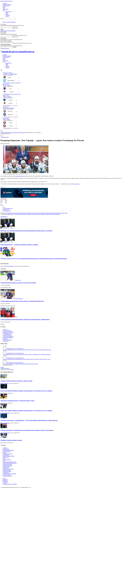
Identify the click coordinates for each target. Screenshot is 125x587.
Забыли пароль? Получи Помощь (8, 30)
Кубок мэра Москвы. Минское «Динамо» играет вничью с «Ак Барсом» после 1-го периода (26, 410)
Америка (8, 15)
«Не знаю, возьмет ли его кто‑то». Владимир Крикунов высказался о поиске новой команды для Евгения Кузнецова (34, 258)
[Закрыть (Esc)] (1, 186)
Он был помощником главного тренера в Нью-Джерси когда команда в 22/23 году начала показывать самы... (27, 349)
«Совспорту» (77, 183)
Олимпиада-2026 (17, 132)
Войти (2, 1)
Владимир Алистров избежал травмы (11, 440)
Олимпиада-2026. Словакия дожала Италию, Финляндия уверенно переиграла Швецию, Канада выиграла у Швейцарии (33, 214)
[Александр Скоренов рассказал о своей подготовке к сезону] (4, 398)
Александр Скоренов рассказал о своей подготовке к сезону (17, 400)
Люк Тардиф (6, 209)
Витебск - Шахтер (7, 96)
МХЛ (7, 13)
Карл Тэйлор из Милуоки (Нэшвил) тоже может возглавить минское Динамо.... (20, 363)
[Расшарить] (2, 186)
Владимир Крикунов (19, 176)
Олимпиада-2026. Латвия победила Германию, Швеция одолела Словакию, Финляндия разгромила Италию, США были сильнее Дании (37, 213)
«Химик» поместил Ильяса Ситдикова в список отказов (16, 381)
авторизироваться (10, 266)
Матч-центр (5, 9)
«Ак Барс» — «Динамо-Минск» (10, 74)
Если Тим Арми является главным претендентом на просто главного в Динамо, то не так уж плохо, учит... (27, 359)
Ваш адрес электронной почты (19, 35)
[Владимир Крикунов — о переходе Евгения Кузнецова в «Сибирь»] (8, 242)
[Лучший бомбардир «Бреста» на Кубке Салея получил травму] (8, 280)
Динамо (5, 3)
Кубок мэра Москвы (7, 72)
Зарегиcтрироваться (8, 1)
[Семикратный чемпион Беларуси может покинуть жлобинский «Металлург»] (8, 298)
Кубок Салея (6, 84)
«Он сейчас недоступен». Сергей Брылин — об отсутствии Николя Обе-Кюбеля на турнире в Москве (29, 420)
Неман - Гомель (6, 119)
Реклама (5, 482)
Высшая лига (9, 11)
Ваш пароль (15, 28)
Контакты (11, 369)
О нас (4, 478)
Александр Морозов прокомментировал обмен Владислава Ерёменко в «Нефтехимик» (25, 319)
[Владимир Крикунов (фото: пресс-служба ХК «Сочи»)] (25, 172)
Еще (4, 10)
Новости (23, 132)
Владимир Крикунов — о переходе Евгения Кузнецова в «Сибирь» (19, 244)
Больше (2, 367)
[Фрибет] (24, 197)
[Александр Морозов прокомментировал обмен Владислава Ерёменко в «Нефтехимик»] (8, 317)
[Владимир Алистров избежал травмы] (4, 437)
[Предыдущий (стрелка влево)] (1, 187)
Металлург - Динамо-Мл (8, 108)
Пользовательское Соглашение (10, 484)
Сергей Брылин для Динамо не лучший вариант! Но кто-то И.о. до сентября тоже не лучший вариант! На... (27, 354)
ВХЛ (7, 12)
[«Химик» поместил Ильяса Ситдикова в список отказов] (4, 378)
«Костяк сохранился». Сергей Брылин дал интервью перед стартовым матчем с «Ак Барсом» (27, 430)
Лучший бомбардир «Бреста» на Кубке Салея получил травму (18, 282)
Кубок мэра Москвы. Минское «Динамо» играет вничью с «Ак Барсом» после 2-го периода (26, 390)
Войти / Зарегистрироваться (9, 22)
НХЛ (4, 8)
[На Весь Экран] (3, 186)
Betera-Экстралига (7, 4)
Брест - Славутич (7, 85)
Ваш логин (15, 26)
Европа (7, 16)
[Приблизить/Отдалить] (4, 186)
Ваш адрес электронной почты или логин (22, 43)
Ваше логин (15, 36)
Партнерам (5, 481)
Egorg (2, 205)
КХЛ (4, 6)
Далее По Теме (4, 216)
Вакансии (5, 480)
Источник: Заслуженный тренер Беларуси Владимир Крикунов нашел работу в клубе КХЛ (26, 230)
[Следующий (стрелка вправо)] (2, 187)
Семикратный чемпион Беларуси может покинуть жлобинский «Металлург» (22, 301)
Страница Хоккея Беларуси (7, 132)
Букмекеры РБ (6, 5)
